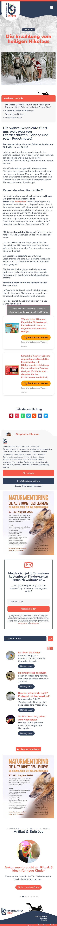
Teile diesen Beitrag (14, 114)
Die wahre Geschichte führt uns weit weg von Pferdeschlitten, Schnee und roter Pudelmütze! (28, 106)
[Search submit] (50, 638)
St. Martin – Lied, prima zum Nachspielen (31, 718)
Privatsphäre (34, 623)
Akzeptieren (28, 473)
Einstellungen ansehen (28, 480)
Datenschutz (27, 486)
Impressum (38, 486)
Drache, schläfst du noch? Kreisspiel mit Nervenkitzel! (34, 694)
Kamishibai (20, 201)
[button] (52, 8)
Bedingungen (22, 623)
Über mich (43, 918)
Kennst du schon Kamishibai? (19, 110)
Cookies (18, 486)
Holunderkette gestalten (32, 672)
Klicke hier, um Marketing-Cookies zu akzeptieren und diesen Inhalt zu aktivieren (28, 310)
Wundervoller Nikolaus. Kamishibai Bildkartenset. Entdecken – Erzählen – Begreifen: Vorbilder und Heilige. (34, 325)
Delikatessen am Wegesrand (29, 867)
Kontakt (44, 920)
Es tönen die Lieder (29, 652)
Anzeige (24, 346)
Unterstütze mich (13, 117)
